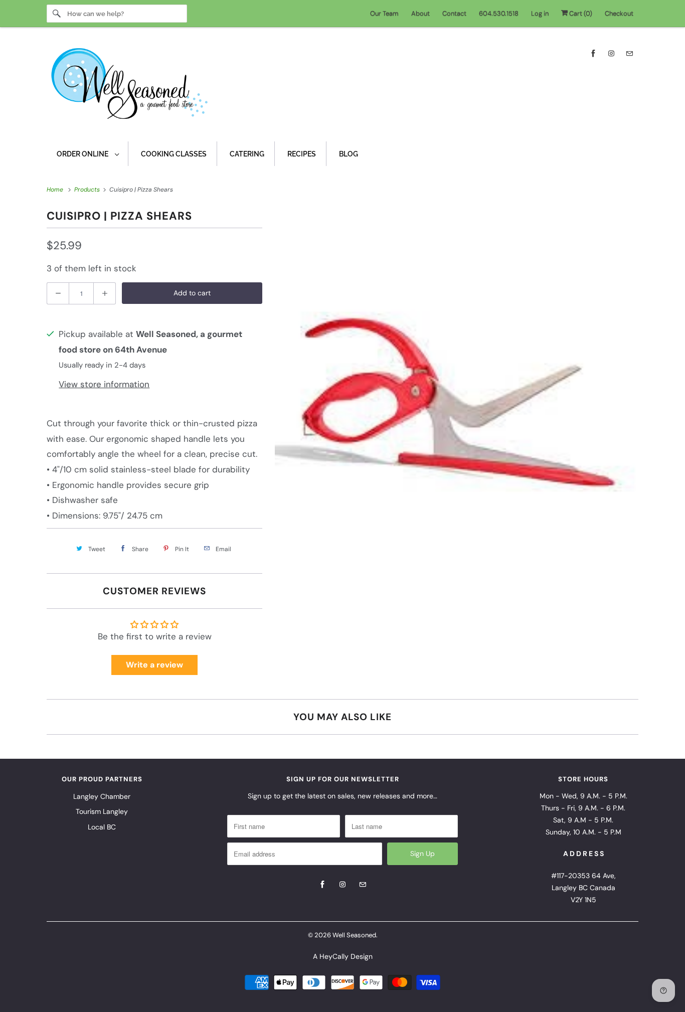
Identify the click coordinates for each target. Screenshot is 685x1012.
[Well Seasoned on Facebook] (593, 53)
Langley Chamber (101, 796)
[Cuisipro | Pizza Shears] (455, 389)
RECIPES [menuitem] (301, 154)
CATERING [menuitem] (247, 154)
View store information (104, 384)
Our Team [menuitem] (384, 13)
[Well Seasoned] (342, 86)
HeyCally (334, 956)
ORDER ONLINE (83, 154)
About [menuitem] (420, 13)
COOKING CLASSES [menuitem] (174, 154)
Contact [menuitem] (454, 13)
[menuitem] (87, 153)
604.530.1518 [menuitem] (499, 13)
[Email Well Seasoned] (629, 53)
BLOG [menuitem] (348, 154)
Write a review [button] (154, 664)
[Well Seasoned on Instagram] (611, 53)
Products (87, 190)
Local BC (102, 826)
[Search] (57, 14)
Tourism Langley (102, 811)
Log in (540, 13)
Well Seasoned (354, 935)
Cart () (580, 13)
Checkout (619, 13)
